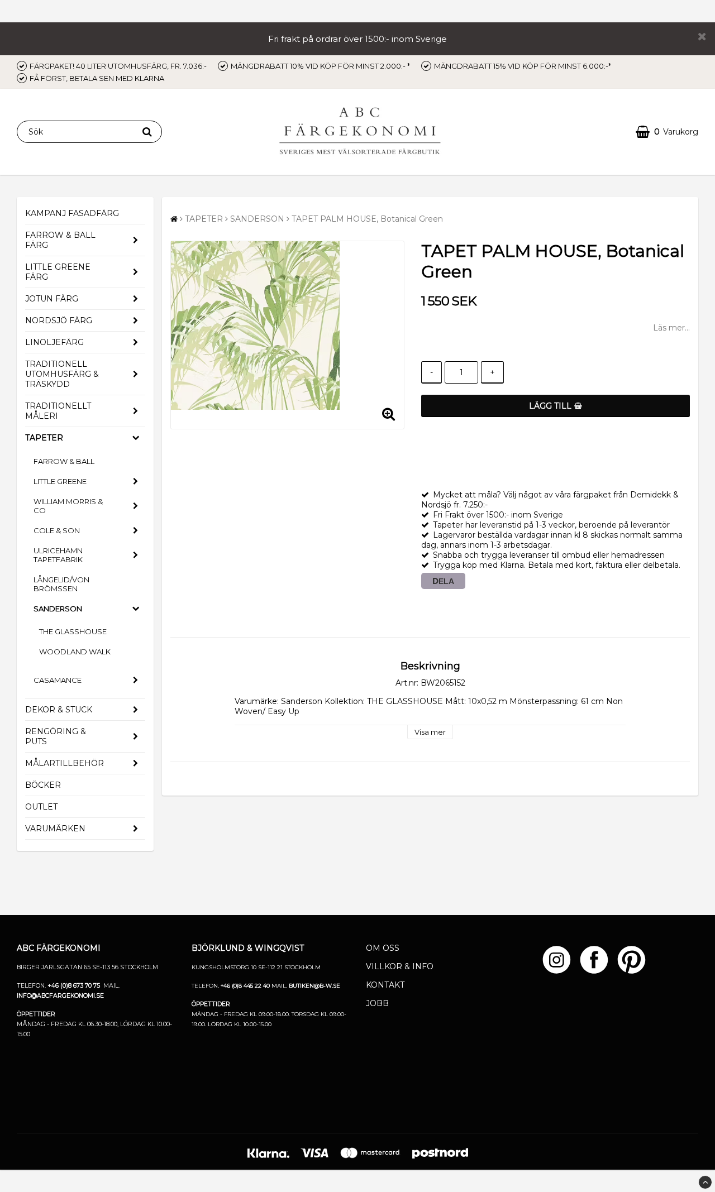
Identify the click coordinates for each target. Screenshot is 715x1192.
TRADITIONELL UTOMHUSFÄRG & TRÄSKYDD (62, 374)
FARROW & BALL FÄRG (60, 240)
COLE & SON (57, 530)
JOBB (377, 1003)
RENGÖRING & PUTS (55, 736)
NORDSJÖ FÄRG (58, 320)
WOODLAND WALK (75, 651)
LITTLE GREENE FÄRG (57, 272)
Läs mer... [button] (671, 328)
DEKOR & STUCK (58, 710)
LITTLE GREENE (60, 481)
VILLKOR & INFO (399, 966)
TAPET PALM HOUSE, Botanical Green (367, 219)
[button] (667, 132)
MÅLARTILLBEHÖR (64, 763)
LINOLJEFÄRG (54, 342)
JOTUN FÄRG (51, 299)
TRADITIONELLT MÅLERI (58, 411)
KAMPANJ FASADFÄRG (72, 213)
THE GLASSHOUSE (73, 631)
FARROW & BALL (64, 461)
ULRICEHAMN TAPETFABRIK (58, 555)
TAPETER (44, 438)
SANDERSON (58, 608)
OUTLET (41, 807)
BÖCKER (43, 785)
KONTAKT (385, 985)
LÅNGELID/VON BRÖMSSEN (61, 584)
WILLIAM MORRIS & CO (68, 506)
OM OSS (382, 948)
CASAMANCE (58, 680)
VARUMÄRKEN (55, 829)
